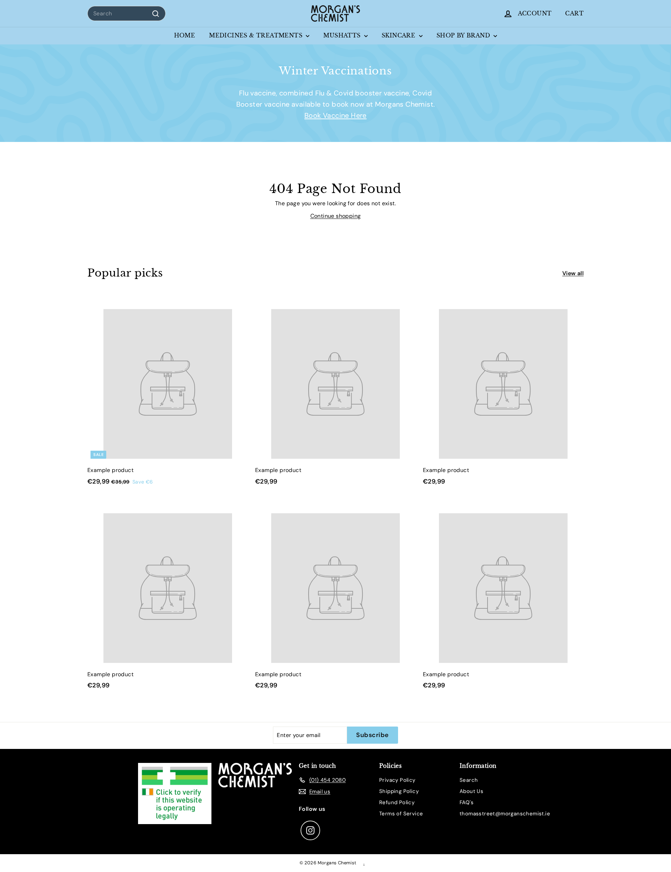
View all (573, 273)
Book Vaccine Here (335, 115)
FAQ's (467, 802)
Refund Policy (396, 802)
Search (469, 780)
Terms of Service (401, 813)
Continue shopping (335, 216)
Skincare (399, 35)
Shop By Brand (464, 35)
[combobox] (126, 13)
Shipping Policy (399, 791)
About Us (471, 791)
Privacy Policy (397, 780)
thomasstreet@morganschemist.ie (505, 813)
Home (184, 35)
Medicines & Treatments (256, 35)
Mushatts (342, 35)
